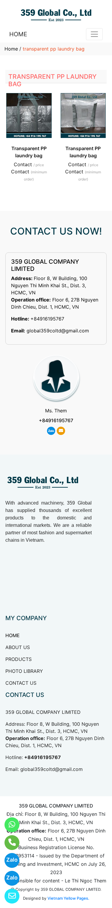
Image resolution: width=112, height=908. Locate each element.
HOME (18, 34)
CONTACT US (20, 683)
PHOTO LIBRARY (24, 671)
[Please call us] (8, 842)
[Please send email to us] (8, 896)
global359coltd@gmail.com (58, 331)
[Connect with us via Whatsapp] (8, 825)
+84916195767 (47, 319)
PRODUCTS (18, 659)
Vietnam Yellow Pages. (68, 898)
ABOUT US (17, 647)
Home (11, 49)
